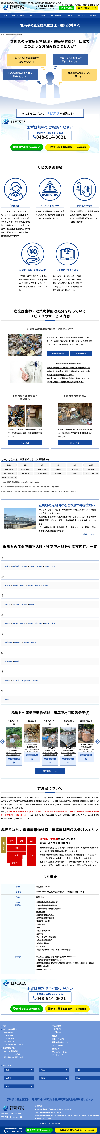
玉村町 (30, 623)
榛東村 (32, 604)
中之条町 (8, 642)
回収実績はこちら (50, 771)
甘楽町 (30, 585)
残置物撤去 (58, 1032)
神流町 (22, 585)
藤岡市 (17, 661)
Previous (2, 741)
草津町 (45, 585)
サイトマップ (57, 1055)
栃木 (21, 841)
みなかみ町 (26, 680)
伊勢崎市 (16, 566)
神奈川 (14, 863)
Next (97, 741)
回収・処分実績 (56, 15)
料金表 (43, 15)
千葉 (31, 855)
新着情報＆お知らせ (60, 1042)
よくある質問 (9, 1038)
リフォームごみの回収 (12, 1054)
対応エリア (81, 15)
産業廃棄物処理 (58, 353)
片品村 (7, 585)
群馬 (11, 841)
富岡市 (54, 623)
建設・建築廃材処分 (11, 1051)
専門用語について (10, 1041)
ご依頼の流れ (9, 1035)
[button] (50, 135)
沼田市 (33, 642)
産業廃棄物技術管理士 (45, 915)
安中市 (7, 566)
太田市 (54, 566)
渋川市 (7, 604)
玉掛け (39, 928)
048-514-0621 (47, 6)
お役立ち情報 (57, 1045)
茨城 (31, 841)
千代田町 (38, 623)
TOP (5, 15)
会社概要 (93, 15)
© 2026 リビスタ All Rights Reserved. (50, 1123)
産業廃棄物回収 (14, 760)
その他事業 (56, 1026)
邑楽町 (39, 566)
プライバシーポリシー (61, 1052)
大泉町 (47, 566)
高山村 (15, 623)
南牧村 (26, 642)
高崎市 (7, 623)
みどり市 (16, 680)
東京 (16, 855)
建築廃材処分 (81, 353)
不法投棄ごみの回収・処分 (13, 1057)
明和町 (35, 680)
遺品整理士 (40, 912)
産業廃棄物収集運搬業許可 (47, 902)
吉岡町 (7, 700)
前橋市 (7, 680)
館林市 (22, 623)
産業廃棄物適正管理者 (45, 918)
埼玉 (16, 848)
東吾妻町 (8, 661)
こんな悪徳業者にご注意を (13, 1044)
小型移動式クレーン (44, 931)
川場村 (15, 585)
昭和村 (24, 604)
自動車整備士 (41, 924)
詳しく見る (25, 443)
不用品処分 (58, 1029)
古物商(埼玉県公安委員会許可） (49, 909)
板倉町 (24, 566)
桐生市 (37, 585)
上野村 (32, 566)
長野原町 (17, 642)
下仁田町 (16, 604)
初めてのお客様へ (18, 15)
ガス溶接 (39, 934)
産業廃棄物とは (9, 1032)
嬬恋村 (47, 623)
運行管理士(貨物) (43, 921)
